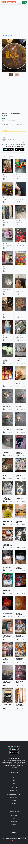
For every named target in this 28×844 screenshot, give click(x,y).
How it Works (14, 821)
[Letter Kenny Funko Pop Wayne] (7, 442)
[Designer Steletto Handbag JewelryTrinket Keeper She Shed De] (20, 557)
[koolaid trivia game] (20, 580)
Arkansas (9, 124)
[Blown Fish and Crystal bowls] (20, 212)
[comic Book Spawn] (20, 258)
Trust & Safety (14, 824)
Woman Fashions (14, 797)
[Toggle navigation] (19, 2)
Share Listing (6, 127)
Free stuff (14, 808)
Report (5, 130)
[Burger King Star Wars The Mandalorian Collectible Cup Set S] (7, 212)
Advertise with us (14, 790)
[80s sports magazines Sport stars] (20, 626)
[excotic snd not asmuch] (7, 465)
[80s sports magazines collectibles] (7, 649)
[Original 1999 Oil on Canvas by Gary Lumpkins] (20, 327)
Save (5, 133)
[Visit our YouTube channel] (19, 838)
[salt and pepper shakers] (20, 672)
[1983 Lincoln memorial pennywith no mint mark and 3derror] (20, 603)
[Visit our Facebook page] (23, 838)
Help (14, 818)
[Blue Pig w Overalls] (7, 327)
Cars (14, 806)
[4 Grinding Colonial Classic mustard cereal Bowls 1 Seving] (20, 511)
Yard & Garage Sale (14, 811)
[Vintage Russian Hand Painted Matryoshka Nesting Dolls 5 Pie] (20, 166)
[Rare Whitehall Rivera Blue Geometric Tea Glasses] (20, 442)
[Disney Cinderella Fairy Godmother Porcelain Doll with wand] (7, 626)
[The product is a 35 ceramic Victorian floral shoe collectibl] (7, 557)
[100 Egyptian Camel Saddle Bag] (20, 235)
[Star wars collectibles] (7, 258)
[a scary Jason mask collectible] (20, 373)
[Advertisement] (14, 19)
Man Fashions (14, 800)
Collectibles (9, 35)
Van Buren (14, 124)
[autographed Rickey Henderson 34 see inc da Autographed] (20, 695)
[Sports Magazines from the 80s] (20, 649)
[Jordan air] (20, 534)
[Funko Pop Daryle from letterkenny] (7, 419)
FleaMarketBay (13, 838)
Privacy (14, 827)
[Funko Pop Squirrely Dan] (20, 396)
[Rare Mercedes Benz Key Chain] (20, 488)
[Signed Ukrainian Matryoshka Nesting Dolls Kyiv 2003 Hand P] (7, 189)
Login (14, 780)
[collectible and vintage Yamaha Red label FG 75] (20, 281)
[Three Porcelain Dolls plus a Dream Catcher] (7, 235)
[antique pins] (20, 304)
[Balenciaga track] (7, 695)
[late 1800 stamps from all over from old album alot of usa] (20, 465)
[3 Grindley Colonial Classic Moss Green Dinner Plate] (7, 511)
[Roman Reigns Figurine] (7, 166)
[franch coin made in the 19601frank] (20, 189)
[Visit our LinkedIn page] (26, 838)
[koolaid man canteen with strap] (7, 603)
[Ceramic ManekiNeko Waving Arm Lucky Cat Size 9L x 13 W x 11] (7, 534)
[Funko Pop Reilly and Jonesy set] (7, 396)
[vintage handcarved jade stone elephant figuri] (7, 350)
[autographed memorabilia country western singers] (7, 488)
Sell (14, 775)
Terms (14, 830)
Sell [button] (25, 2)
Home (3, 35)
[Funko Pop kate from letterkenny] (20, 419)
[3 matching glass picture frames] (7, 672)
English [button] (15, 840)
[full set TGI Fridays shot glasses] (20, 350)
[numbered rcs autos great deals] (7, 580)
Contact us (14, 832)
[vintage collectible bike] (7, 304)
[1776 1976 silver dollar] (7, 281)
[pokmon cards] (7, 373)
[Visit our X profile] (21, 838)
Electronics (14, 803)
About (14, 777)
